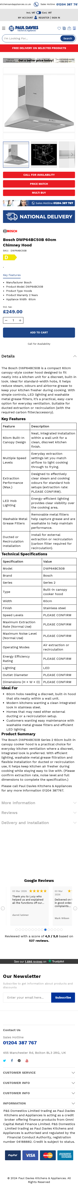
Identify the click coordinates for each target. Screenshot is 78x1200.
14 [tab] (58, 929)
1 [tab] (16, 929)
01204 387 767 (63, 4)
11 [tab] (48, 929)
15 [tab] (61, 929)
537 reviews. (39, 941)
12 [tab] (52, 929)
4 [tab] (26, 929)
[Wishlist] (59, 29)
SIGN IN (56, 17)
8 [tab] (39, 929)
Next (75, 908)
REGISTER (44, 17)
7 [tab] (36, 929)
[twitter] (4, 1061)
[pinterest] (19, 1061)
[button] (16, 155)
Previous (3, 908)
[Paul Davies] (23, 28)
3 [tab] (23, 929)
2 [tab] (20, 929)
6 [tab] (32, 929)
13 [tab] (55, 929)
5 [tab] (29, 929)
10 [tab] (45, 929)
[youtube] (27, 1061)
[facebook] (12, 1061)
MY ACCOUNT (25, 17)
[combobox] (39, 38)
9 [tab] (42, 929)
